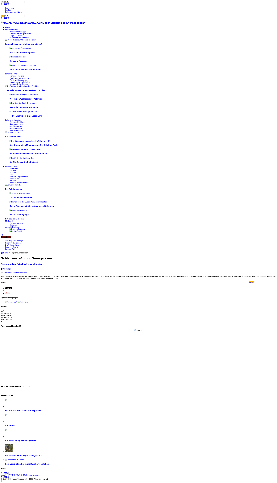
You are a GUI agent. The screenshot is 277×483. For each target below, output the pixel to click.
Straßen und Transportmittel (20, 34)
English (19, 231)
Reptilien (13, 170)
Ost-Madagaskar (16, 128)
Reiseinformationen (12, 30)
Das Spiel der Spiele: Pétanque (24, 107)
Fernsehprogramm (16, 223)
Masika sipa (6, 269)
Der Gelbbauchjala (13, 189)
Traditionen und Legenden (19, 78)
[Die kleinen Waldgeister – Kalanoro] (24, 95)
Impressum (9, 8)
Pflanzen (13, 181)
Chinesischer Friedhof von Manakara (22, 264)
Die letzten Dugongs (19, 214)
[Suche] (2, 2)
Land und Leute (11, 74)
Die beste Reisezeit (18, 61)
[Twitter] (4, 4)
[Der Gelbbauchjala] (13, 185)
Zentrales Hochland (17, 122)
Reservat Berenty (12, 247)
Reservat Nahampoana (13, 243)
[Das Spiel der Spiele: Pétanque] (22, 103)
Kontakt (8, 10)
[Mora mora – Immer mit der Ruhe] (23, 65)
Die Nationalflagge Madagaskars (20, 440)
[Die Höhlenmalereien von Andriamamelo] (25, 149)
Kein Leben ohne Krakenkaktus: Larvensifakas (27, 464)
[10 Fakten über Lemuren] (20, 193)
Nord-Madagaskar (16, 124)
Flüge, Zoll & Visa (16, 36)
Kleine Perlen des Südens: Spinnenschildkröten (32, 206)
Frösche (13, 173)
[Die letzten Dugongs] (18, 210)
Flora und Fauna (11, 166)
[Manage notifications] (4, 478)
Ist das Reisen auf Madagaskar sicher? (23, 44)
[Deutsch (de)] (11, 302)
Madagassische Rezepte (19, 84)
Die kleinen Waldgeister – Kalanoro (26, 99)
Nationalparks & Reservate (15, 219)
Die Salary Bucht (13, 136)
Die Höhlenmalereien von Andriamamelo (28, 153)
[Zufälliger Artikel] (2, 235)
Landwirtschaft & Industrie (20, 82)
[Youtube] (6, 4)
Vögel (12, 175)
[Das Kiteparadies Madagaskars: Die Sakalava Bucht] (30, 141)
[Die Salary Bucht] (12, 132)
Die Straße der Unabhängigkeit (24, 162)
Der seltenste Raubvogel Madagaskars (23, 455)
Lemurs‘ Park (10, 249)
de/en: (7, 227)
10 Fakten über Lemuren (21, 197)
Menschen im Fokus (17, 76)
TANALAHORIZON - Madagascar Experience (24, 475)
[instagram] (8, 4)
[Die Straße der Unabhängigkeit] (22, 158)
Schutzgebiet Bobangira (14, 241)
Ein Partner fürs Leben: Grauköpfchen (23, 410)
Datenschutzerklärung (13, 12)
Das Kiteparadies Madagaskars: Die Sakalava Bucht (34, 145)
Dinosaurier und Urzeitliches (20, 183)
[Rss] (1, 4)
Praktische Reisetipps (18, 32)
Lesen (251, 282)
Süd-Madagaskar (16, 126)
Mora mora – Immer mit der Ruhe (25, 69)
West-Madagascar (17, 130)
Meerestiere (14, 179)
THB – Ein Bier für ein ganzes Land (26, 116)
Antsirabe (9, 425)
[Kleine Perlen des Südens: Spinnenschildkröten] (28, 202)
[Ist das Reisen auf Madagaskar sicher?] (20, 40)
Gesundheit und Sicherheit (19, 38)
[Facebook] (2, 4)
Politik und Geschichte (18, 80)
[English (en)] (23, 302)
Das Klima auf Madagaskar (22, 52)
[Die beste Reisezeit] (18, 57)
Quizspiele (13, 225)
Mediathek (9, 221)
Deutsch (21, 229)
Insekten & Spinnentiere (19, 177)
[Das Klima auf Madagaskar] (20, 48)
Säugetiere (14, 168)
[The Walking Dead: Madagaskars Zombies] (22, 86)
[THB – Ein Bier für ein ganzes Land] (23, 112)
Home (7, 28)
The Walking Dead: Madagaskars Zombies (25, 90)
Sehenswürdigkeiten (13, 120)
